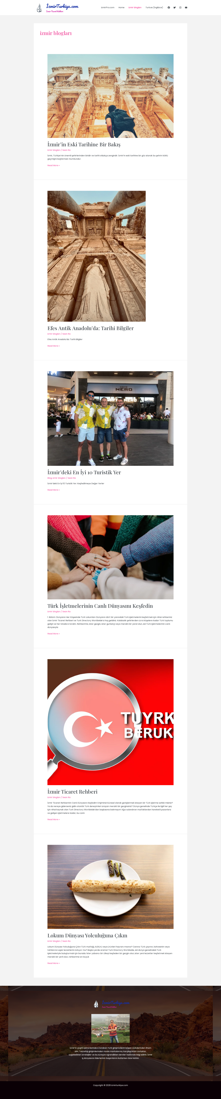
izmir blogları (135, 7)
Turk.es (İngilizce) (154, 7)
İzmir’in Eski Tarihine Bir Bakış (83, 144)
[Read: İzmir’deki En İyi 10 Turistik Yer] (110, 418)
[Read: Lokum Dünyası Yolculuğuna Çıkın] (110, 886)
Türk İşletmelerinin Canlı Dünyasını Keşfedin (100, 605)
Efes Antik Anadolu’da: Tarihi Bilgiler (90, 328)
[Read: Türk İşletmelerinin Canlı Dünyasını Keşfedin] (110, 557)
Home (121, 7)
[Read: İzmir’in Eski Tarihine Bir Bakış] (110, 95)
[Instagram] (180, 7)
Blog (49, 478)
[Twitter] (174, 7)
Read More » (53, 165)
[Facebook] (169, 7)
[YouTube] (186, 7)
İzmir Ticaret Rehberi (72, 791)
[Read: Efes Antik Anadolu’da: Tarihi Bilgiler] (96, 256)
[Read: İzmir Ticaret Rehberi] (110, 721)
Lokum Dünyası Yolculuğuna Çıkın (87, 935)
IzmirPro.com (107, 7)
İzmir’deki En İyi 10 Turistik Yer (84, 472)
